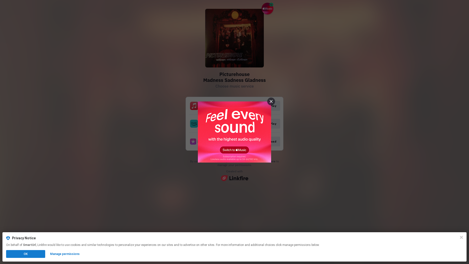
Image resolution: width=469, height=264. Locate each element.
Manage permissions (65, 254)
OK (26, 254)
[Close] (461, 237)
